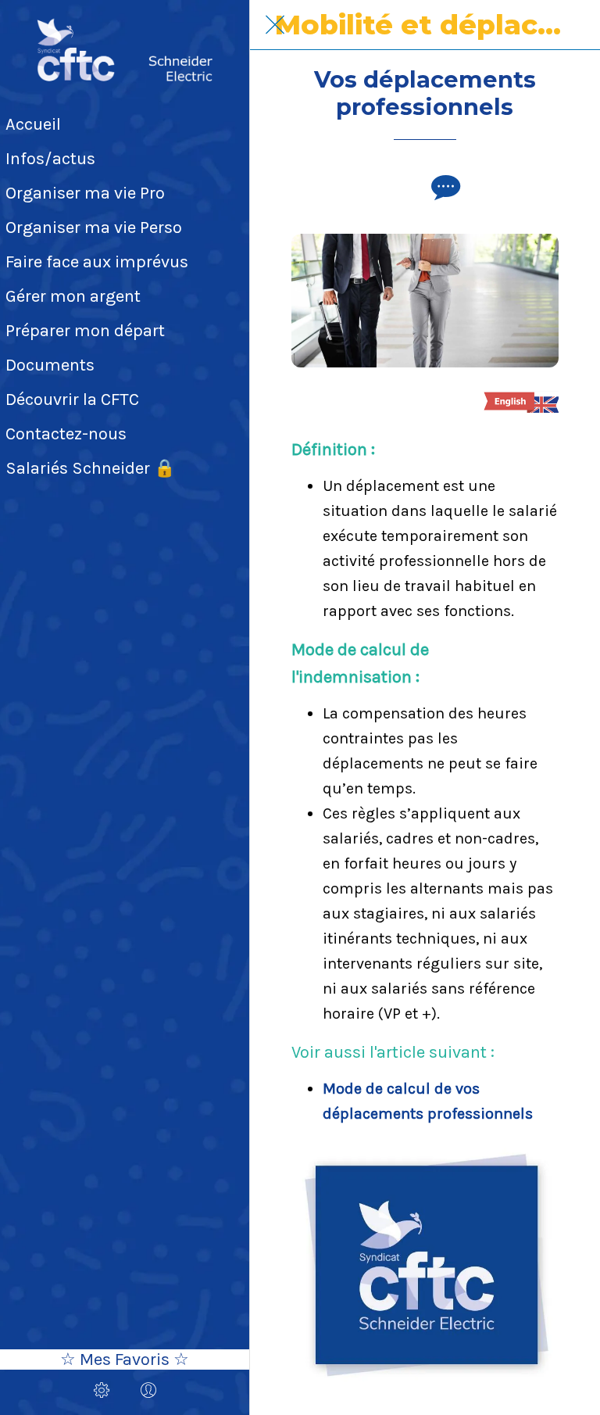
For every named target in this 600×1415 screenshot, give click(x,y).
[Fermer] (275, 25)
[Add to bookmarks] (406, 187)
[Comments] (443, 187)
